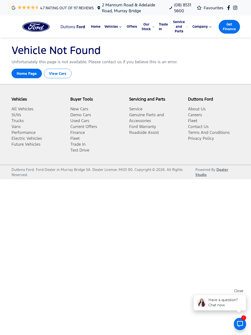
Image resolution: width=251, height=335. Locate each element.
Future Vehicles (26, 144)
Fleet (75, 138)
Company (200, 27)
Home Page (27, 73)
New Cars (79, 109)
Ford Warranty (142, 126)
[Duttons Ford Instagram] (236, 7)
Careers (195, 114)
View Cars (57, 73)
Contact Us (198, 126)
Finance (77, 132)
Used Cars (79, 120)
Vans (16, 126)
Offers (132, 27)
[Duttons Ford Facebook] (229, 7)
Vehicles (111, 27)
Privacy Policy (201, 138)
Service (135, 109)
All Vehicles (22, 109)
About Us (197, 109)
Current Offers (83, 126)
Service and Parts (179, 26)
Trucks (18, 120)
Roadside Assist (144, 132)
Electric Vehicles (27, 138)
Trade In (163, 26)
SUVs (16, 114)
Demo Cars (80, 114)
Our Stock (146, 26)
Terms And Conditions (209, 132)
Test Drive (79, 150)
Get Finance (229, 26)
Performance (24, 132)
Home (95, 27)
